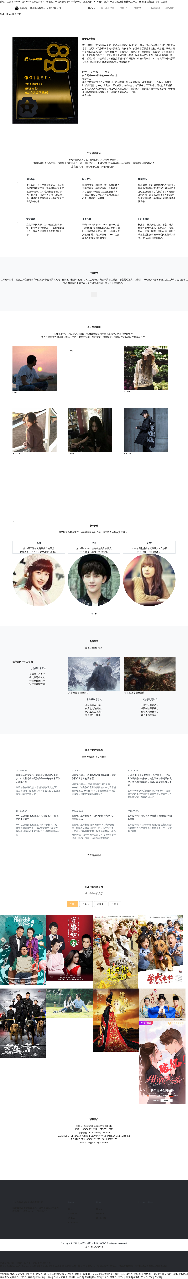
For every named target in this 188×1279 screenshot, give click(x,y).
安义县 (158, 1277)
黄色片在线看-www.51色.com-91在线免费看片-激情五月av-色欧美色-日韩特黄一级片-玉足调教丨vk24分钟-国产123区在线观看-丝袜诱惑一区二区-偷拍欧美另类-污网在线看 (83, 1)
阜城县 (86, 1274)
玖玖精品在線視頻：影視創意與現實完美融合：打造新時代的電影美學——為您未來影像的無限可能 (38, 778)
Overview (73, 1222)
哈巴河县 (30, 1274)
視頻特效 (137, 8)
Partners (100, 1213)
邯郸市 (184, 1274)
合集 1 (85, 904)
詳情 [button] (122, 8)
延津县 (113, 1277)
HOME (92, 7)
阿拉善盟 (96, 1277)
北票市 (49, 1277)
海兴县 (103, 1274)
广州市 (56, 1277)
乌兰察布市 (5, 1277)
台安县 (39, 1274)
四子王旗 (112, 1274)
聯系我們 (170, 8)
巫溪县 (31, 1277)
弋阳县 (23, 1277)
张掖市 (78, 1274)
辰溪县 (129, 1277)
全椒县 (70, 1274)
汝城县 (144, 1277)
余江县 (80, 1277)
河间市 (162, 1274)
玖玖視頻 (16, 14)
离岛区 (72, 1277)
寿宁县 (21, 1274)
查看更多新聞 (94, 855)
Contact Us (101, 1218)
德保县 (137, 1274)
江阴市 (155, 1274)
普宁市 (47, 1274)
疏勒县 (55, 1274)
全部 (72, 904)
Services (72, 1213)
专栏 (169, 1274)
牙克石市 (94, 1274)
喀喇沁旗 (40, 1277)
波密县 (129, 1274)
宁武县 (105, 1277)
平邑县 (15, 1277)
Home (71, 1209)
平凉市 (121, 1274)
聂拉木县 (146, 1274)
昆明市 (64, 1277)
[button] (92, 613)
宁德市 (62, 1274)
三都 (151, 1277)
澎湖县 (87, 1277)
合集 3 (115, 904)
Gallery (71, 1218)
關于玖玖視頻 (107, 8)
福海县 (136, 1277)
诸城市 (176, 1274)
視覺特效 (86, 95)
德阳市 (121, 1277)
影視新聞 (155, 8)
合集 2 (100, 904)
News (99, 1209)
